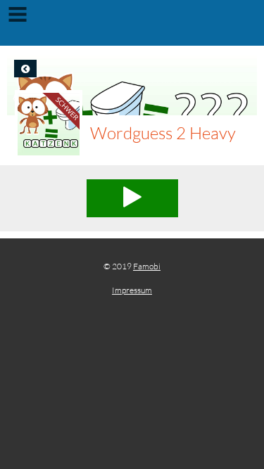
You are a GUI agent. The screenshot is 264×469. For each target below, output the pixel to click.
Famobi (147, 266)
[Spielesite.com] (132, 24)
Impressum (132, 290)
